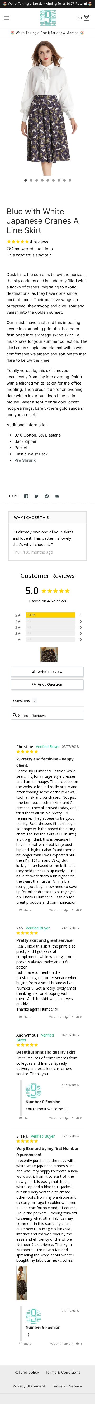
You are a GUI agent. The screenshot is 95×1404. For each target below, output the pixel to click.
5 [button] (47, 180)
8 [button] (64, 180)
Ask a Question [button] (50, 684)
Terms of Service (67, 1386)
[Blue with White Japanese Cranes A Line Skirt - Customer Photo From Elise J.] (49, 654)
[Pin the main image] (47, 496)
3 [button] (36, 180)
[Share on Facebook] (26, 496)
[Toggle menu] (6, 17)
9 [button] (69, 180)
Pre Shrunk (25, 460)
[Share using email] (57, 496)
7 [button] (58, 180)
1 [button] (25, 180)
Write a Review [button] (50, 671)
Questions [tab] (21, 700)
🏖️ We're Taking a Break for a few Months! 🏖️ (47, 33)
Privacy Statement (29, 1386)
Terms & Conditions (63, 1372)
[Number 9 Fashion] (47, 18)
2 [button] (31, 180)
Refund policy (27, 1372)
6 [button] (53, 180)
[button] (79, 910)
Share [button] (27, 910)
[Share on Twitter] (37, 496)
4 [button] (42, 180)
